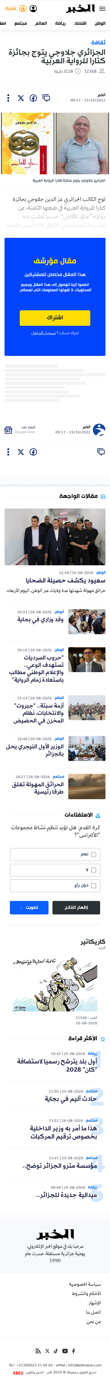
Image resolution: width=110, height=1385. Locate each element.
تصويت (32, 908)
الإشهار (95, 1303)
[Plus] (8, 98)
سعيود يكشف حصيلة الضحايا (65, 581)
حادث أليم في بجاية (71, 1099)
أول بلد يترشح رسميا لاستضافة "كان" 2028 (57, 1066)
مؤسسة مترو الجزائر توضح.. (59, 1166)
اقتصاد (80, 24)
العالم (41, 24)
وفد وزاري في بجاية (40, 620)
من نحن (94, 1322)
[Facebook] (73, 1351)
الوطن (100, 24)
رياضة (60, 24)
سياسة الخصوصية (85, 1284)
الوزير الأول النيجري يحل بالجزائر (35, 750)
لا (87, 870)
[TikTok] (56, 1351)
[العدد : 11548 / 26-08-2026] (55, 984)
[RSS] (38, 1351)
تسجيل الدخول (43, 333)
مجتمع (20, 24)
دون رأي (81, 885)
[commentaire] (46, 98)
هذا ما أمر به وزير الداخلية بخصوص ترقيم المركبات (63, 1132)
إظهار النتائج (76, 908)
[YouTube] (65, 1351)
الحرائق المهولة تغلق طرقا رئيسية (38, 788)
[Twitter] (47, 1351)
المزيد (102, 948)
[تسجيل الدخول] (33, 8)
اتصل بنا (93, 1312)
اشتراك (55, 318)
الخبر (101, 95)
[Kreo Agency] (19, 1373)
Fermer (102, 8)
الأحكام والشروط (86, 1294)
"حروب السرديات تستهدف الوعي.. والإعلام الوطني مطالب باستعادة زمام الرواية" (36, 669)
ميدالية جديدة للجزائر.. (66, 1195)
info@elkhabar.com (85, 1366)
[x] (21, 98)
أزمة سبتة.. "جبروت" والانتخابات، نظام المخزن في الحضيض (39, 713)
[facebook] (33, 98)
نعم (84, 854)
